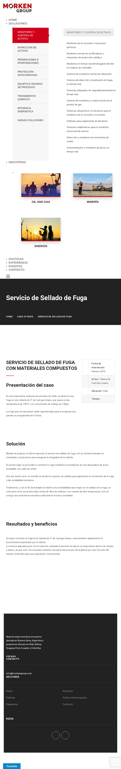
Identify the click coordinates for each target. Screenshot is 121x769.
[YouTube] (56, 735)
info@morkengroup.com (19, 673)
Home (9, 316)
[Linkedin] (65, 735)
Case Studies (25, 316)
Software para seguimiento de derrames (87, 121)
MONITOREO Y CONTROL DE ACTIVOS (89, 32)
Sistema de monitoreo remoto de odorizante (89, 74)
